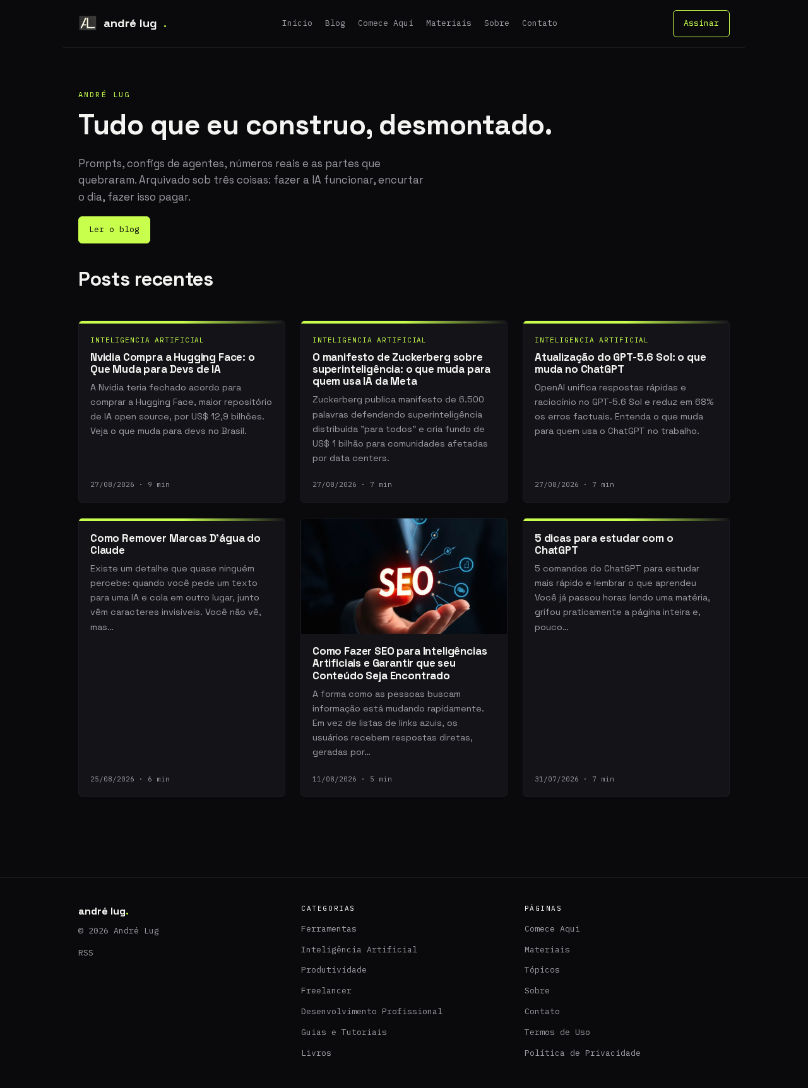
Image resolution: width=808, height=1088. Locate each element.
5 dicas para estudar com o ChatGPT (604, 544)
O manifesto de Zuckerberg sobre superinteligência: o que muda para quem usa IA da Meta (401, 369)
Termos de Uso (557, 1032)
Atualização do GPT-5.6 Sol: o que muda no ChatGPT (620, 363)
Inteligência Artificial (359, 949)
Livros (316, 1053)
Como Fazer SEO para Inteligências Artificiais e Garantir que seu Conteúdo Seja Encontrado (399, 663)
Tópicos (542, 969)
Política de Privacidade (583, 1053)
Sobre (496, 23)
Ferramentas (329, 928)
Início (297, 23)
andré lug (135, 23)
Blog (335, 23)
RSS (85, 952)
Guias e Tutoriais (344, 1032)
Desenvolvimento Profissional (372, 1011)
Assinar (701, 23)
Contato (539, 23)
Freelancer (326, 990)
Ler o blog (114, 229)
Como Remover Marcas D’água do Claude (175, 544)
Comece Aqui (385, 23)
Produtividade (334, 969)
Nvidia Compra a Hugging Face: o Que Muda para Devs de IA (172, 363)
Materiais (449, 23)
